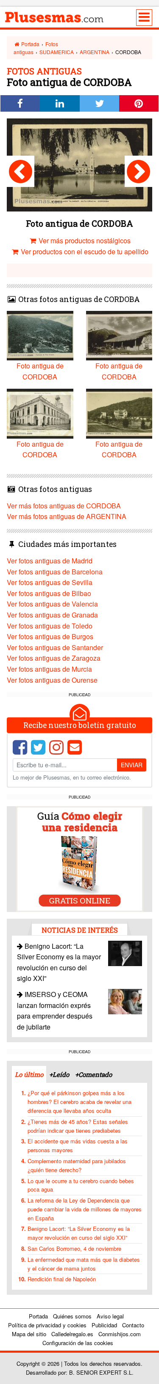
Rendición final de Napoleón (62, 1279)
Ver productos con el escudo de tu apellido (83, 251)
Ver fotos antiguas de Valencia (52, 604)
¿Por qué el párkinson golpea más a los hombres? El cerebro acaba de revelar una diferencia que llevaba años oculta (79, 1102)
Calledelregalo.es (72, 1334)
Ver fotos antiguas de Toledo (49, 626)
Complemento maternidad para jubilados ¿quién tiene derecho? (77, 1165)
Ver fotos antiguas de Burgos (50, 636)
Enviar (131, 765)
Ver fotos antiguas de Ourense (52, 680)
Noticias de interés (80, 929)
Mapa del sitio (29, 1334)
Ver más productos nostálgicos (84, 240)
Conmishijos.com (119, 1334)
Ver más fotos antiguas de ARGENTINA (66, 516)
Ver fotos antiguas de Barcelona (55, 572)
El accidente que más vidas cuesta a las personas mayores (78, 1145)
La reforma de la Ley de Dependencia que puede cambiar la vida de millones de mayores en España (85, 1209)
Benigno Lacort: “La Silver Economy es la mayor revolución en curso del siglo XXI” (79, 1233)
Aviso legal (110, 1316)
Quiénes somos (72, 1316)
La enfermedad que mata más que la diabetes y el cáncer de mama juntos (84, 1263)
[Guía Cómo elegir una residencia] (79, 858)
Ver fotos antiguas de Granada (52, 615)
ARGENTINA (94, 51)
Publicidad (104, 1325)
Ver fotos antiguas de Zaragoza (53, 658)
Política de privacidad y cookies (47, 1325)
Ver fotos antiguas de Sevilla (49, 582)
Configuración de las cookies (77, 1343)
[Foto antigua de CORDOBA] (20, 171)
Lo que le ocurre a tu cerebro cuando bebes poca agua (81, 1185)
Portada (29, 43)
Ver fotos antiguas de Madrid (49, 561)
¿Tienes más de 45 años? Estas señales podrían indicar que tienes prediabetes (78, 1126)
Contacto (133, 1325)
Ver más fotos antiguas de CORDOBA (64, 506)
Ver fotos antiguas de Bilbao (49, 593)
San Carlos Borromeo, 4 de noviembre (74, 1248)
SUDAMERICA (56, 51)
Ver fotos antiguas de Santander (55, 647)
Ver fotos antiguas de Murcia (49, 669)
